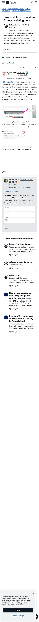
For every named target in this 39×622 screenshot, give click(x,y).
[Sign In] (36, 2)
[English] (11, 2)
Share (7, 49)
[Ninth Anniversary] (13, 182)
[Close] (33, 593)
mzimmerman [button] (14, 180)
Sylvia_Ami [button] (11, 73)
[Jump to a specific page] (35, 67)
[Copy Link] (33, 30)
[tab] (6, 57)
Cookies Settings (18, 616)
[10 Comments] (27, 73)
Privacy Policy (19, 605)
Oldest (11, 63)
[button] (6, 26)
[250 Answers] (16, 182)
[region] (18, 606)
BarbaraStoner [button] (14, 25)
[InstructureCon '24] (10, 182)
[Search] (32, 2)
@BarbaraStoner (10, 82)
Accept (17, 610)
